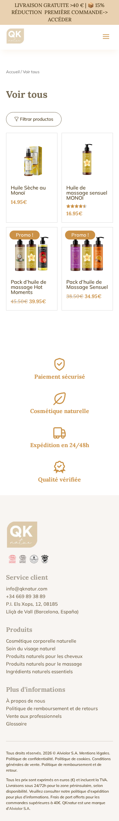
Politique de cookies (72, 758)
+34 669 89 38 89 (25, 596)
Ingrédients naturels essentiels (39, 671)
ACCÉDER (59, 19)
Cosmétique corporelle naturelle (41, 641)
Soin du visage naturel (31, 649)
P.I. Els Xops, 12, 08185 (32, 604)
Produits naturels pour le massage (44, 664)
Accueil (13, 71)
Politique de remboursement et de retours (52, 708)
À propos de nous (25, 701)
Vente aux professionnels (34, 716)
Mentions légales (94, 753)
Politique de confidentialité (29, 758)
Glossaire (16, 724)
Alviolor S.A (19, 808)
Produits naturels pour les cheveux (44, 656)
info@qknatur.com (26, 589)
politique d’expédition (90, 791)
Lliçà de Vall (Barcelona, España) (42, 612)
